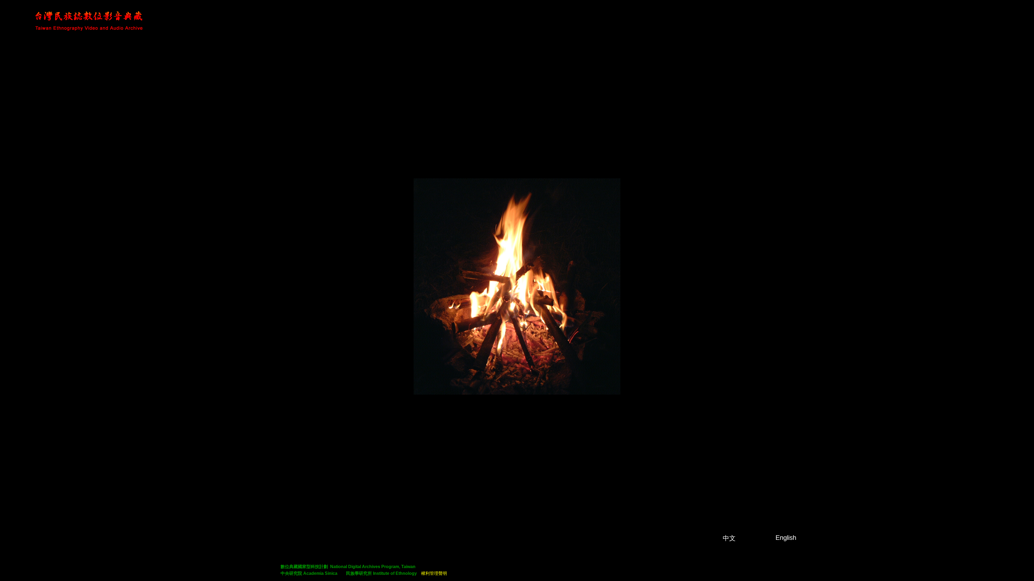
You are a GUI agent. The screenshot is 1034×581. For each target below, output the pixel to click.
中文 (729, 538)
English (786, 537)
